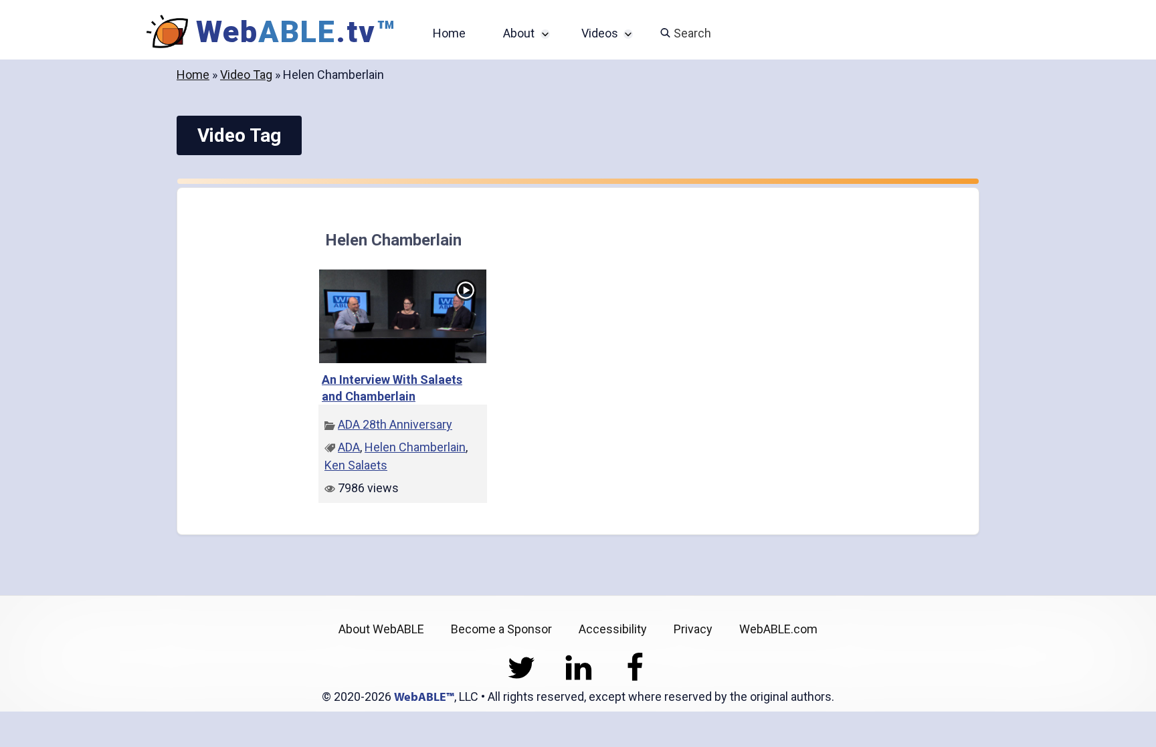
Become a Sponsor (501, 629)
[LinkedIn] (578, 678)
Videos (599, 33)
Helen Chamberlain (415, 447)
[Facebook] (635, 678)
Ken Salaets (355, 465)
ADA (349, 447)
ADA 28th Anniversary (395, 424)
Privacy (693, 629)
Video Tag (246, 75)
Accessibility (613, 629)
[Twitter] (521, 678)
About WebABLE (381, 629)
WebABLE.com (778, 629)
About (519, 33)
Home (449, 33)
